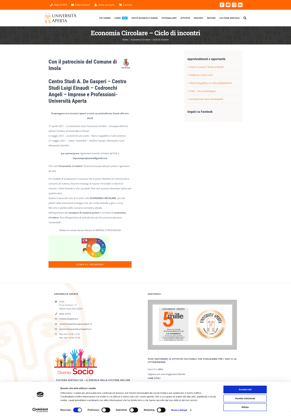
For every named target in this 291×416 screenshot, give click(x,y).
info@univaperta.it (68, 318)
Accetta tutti (245, 389)
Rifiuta (245, 407)
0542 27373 (65, 313)
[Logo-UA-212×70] (61, 13)
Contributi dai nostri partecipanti (206, 98)
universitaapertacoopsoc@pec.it (75, 323)
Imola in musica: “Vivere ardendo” (206, 66)
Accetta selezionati (245, 398)
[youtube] (228, 5)
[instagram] (234, 5)
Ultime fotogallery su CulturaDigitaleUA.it (210, 82)
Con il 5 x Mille (155, 369)
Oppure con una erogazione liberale (166, 374)
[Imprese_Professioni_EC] (78, 236)
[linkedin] (240, 5)
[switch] (106, 410)
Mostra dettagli (179, 410)
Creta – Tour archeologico (202, 90)
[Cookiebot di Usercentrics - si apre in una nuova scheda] (40, 410)
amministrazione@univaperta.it (75, 329)
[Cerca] (244, 18)
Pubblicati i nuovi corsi (201, 74)
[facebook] (222, 5)
